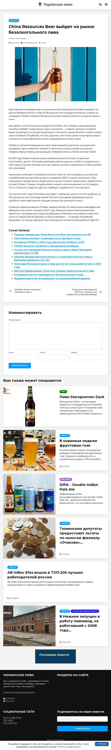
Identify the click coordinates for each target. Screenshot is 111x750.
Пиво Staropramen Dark (82, 397)
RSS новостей (10, 723)
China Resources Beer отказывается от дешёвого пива (47, 238)
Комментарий (15, 320)
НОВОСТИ (14, 20)
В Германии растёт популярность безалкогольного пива (49, 274)
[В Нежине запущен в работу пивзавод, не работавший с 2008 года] (29, 626)
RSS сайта (8, 720)
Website (74, 352)
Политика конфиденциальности (19, 692)
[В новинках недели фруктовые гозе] (29, 450)
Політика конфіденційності (69, 747)
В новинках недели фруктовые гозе (78, 443)
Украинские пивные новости (85, 611)
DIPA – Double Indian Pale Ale (79, 487)
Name (11, 352)
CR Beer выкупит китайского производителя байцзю (46, 246)
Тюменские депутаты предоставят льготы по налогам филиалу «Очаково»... (81, 535)
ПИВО (63, 392)
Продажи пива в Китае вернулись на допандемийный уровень (52, 278)
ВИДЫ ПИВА (66, 479)
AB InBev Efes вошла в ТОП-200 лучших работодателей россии (45, 574)
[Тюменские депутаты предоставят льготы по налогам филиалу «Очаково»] (29, 538)
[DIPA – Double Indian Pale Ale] (29, 494)
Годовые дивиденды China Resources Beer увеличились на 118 (52, 234)
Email (43, 352)
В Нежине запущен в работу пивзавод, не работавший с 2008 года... (80, 623)
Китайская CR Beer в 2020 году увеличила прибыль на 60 (49, 242)
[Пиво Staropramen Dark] (29, 406)
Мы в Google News (12, 717)
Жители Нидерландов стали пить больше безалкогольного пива (54, 271)
